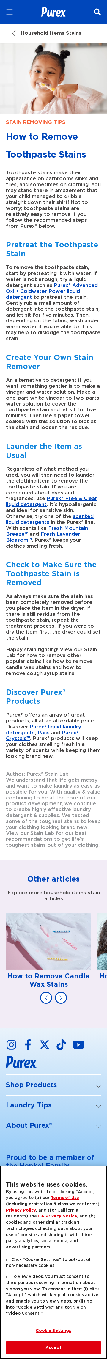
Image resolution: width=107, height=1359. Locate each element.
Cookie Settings (53, 1331)
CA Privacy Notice (57, 1216)
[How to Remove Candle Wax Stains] (48, 951)
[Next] (61, 998)
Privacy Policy (21, 1210)
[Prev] (46, 998)
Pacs (43, 732)
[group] (53, 958)
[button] (53, 1085)
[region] (53, 1262)
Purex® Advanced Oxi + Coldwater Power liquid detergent (52, 291)
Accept (53, 1348)
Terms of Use (65, 1198)
